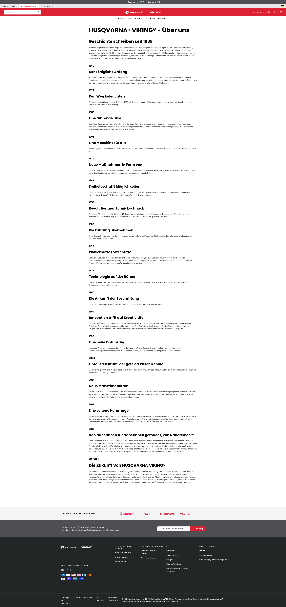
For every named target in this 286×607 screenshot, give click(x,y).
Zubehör (138, 19)
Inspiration (163, 19)
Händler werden (120, 561)
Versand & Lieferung (173, 555)
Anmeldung (198, 529)
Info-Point (150, 19)
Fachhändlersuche (257, 12)
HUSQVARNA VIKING (28, 6)
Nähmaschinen (124, 19)
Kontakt (202, 551)
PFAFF (14, 6)
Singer (5, 6)
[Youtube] (71, 570)
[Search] (38, 12)
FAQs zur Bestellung (173, 564)
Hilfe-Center (170, 551)
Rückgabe (169, 560)
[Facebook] (62, 570)
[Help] (268, 12)
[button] (280, 12)
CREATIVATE (45, 6)
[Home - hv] (143, 12)
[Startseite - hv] (76, 547)
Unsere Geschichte (121, 557)
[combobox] (22, 12)
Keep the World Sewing (123, 552)
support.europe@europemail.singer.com (213, 560)
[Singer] (126, 514)
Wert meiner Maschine (149, 558)
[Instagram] (67, 570)
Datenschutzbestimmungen (83, 598)
